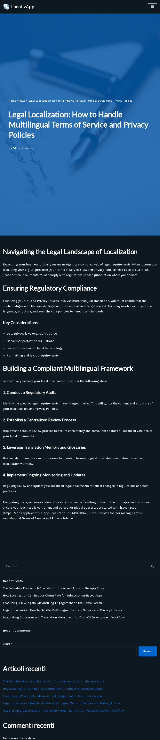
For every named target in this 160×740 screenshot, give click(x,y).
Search (7, 644)
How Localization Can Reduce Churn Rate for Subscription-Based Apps (53, 595)
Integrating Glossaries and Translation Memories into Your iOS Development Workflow (64, 617)
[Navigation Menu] (152, 6)
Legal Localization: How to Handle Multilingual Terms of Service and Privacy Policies (62, 610)
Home (12, 100)
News (22, 100)
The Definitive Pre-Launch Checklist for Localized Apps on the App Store (53, 588)
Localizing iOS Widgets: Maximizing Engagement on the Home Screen (52, 603)
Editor (16, 148)
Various (29, 148)
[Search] (152, 566)
